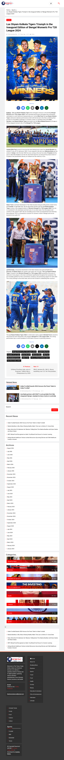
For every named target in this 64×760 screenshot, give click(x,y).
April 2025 (9, 500)
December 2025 (11, 474)
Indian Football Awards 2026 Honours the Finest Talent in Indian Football (26, 423)
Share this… (32, 103)
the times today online (13, 360)
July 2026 (9, 451)
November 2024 (11, 516)
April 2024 (9, 539)
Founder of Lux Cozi (13, 354)
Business (32, 668)
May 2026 (9, 458)
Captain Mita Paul (43, 351)
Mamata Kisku (37, 354)
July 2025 (9, 490)
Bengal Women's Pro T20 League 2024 (24, 351)
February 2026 (11, 467)
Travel (31, 675)
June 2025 (10, 493)
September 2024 (11, 523)
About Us (32, 662)
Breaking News (34, 665)
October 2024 (10, 519)
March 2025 (10, 503)
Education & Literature (35, 691)
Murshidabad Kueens (13, 357)
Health (31, 681)
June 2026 (10, 454)
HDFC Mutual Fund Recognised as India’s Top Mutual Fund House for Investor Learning (30, 434)
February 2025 (11, 506)
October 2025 (10, 480)
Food (31, 678)
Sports (9, 20)
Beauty (32, 688)
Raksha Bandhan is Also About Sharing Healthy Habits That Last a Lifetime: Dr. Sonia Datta (31, 426)
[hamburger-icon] (51, 3)
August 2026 (10, 448)
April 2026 (9, 461)
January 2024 (10, 548)
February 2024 (11, 545)
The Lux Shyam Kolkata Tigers (40, 357)
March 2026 (10, 464)
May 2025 (9, 497)
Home (33, 658)
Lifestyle (32, 700)
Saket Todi (25, 357)
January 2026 (10, 471)
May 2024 (9, 536)
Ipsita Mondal (26, 354)
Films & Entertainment (35, 694)
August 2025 (10, 487)
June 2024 (10, 532)
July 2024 (9, 529)
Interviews (32, 697)
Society (32, 684)
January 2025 (10, 510)
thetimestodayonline (12, 34)
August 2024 (10, 526)
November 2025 (11, 477)
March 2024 (10, 542)
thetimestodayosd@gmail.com (15, 694)
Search (8, 407)
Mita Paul (46, 354)
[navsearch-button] (58, 3)
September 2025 (11, 484)
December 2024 (11, 513)
